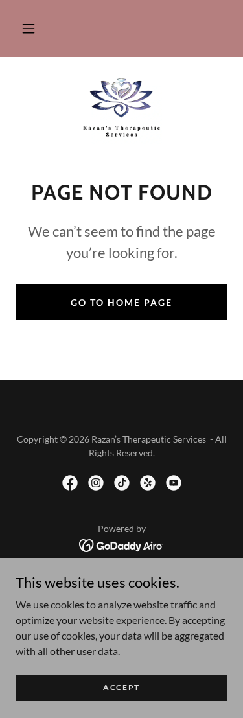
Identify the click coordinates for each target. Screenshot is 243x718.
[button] (28, 28)
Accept (121, 687)
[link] (121, 108)
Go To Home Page (121, 302)
